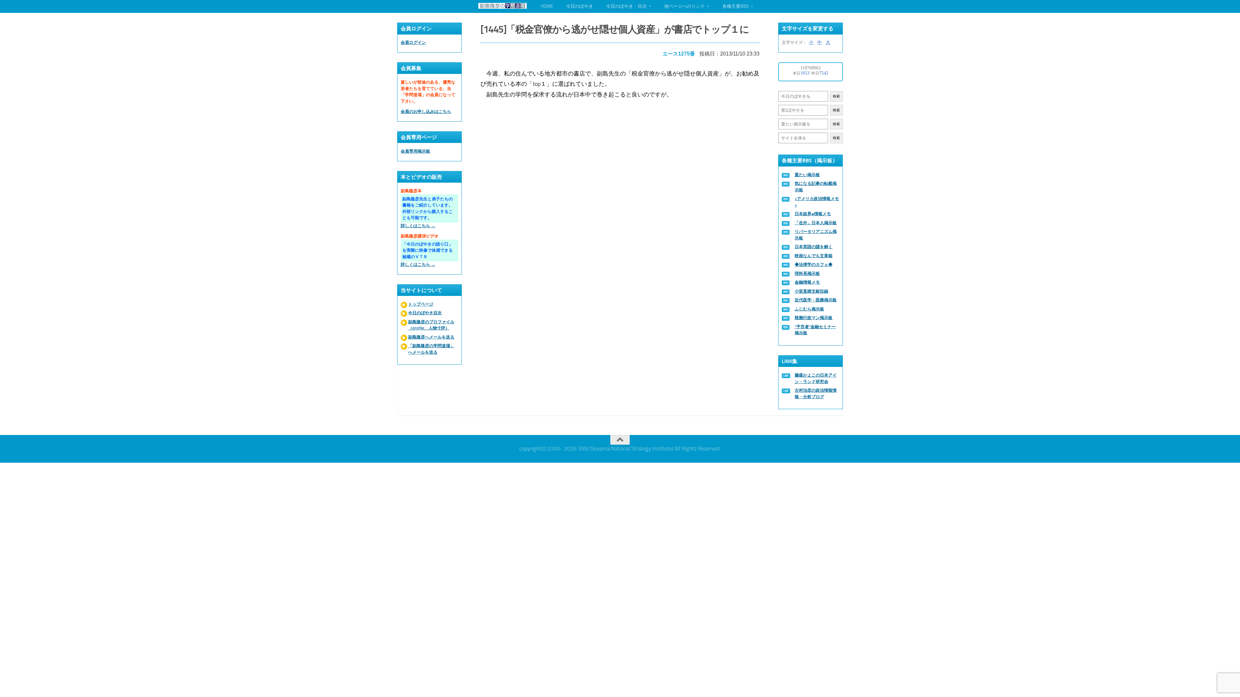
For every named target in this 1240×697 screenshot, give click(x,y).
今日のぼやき (579, 6)
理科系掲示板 (807, 273)
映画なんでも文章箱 (813, 255)
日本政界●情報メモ (813, 213)
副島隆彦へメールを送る (431, 337)
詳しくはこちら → (418, 225)
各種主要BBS (735, 6)
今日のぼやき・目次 (626, 6)
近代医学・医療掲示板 (816, 300)
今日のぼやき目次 (425, 312)
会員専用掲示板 (415, 151)
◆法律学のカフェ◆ (813, 264)
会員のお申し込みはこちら (426, 111)
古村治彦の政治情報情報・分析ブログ (816, 393)
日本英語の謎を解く (813, 246)
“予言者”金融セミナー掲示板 (815, 330)
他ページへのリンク (684, 6)
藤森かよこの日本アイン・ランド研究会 (816, 378)
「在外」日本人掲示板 (816, 222)
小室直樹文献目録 (811, 291)
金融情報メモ (807, 282)
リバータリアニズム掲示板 (816, 234)
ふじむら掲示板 (809, 309)
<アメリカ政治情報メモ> (817, 201)
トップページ (420, 304)
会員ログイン (413, 42)
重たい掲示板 (807, 174)
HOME (547, 6)
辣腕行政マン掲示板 (813, 317)
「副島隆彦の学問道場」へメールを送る (431, 349)
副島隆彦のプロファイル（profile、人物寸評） (431, 325)
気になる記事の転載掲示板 (816, 186)
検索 (836, 96)
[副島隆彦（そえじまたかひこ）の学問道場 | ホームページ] (502, 6)
